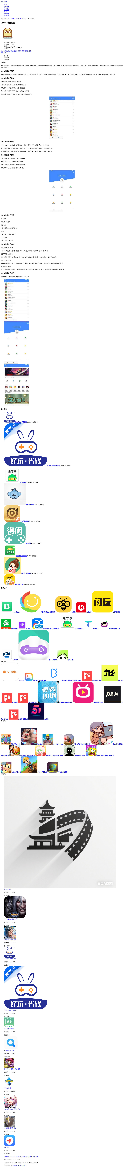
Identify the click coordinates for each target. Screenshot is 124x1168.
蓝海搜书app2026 (9, 1050)
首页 (5, 4)
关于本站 (6, 1156)
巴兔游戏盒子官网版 (10, 958)
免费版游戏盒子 (17, 51)
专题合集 (6, 10)
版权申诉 (18, 1156)
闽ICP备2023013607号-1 (19, 1165)
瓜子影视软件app (9, 1028)
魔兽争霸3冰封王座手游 (11, 919)
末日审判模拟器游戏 (10, 1128)
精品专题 (6, 13)
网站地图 (35, 1156)
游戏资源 (9, 51)
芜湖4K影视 (7, 889)
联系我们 (12, 1156)
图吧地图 (6, 1147)
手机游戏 (6, 6)
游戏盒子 (3, 51)
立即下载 (3, 53)
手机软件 (6, 8)
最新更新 (6, 15)
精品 (5, 11)
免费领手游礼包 (26, 51)
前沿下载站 (4, 1)
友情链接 (24, 1156)
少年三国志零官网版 (10, 939)
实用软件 (22, 18)
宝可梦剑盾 (7, 1088)
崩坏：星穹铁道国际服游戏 (12, 1109)
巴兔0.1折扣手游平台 (10, 1010)
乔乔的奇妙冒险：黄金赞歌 (12, 1069)
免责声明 (29, 1156)
